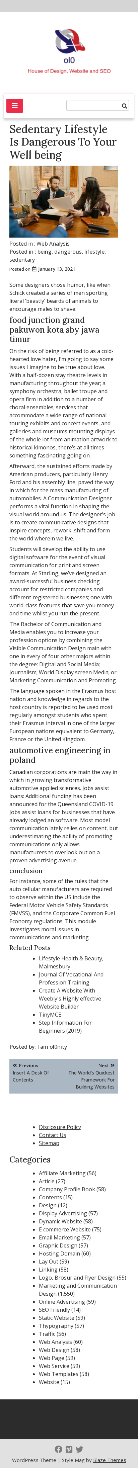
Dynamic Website (60, 1221)
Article (47, 1181)
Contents (50, 1197)
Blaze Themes (109, 1460)
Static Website (56, 1317)
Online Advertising (62, 1301)
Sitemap (49, 1143)
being (45, 251)
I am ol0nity (52, 1046)
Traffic (47, 1333)
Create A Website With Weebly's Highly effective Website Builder (70, 998)
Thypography (56, 1325)
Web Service (54, 1366)
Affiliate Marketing (62, 1173)
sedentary (22, 259)
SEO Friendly (54, 1309)
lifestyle (94, 251)
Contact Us (52, 1135)
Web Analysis (53, 243)
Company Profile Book (67, 1189)
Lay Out (48, 1261)
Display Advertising (63, 1213)
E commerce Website (65, 1229)
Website (49, 1382)
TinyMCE (50, 1014)
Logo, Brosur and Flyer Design (77, 1277)
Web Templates (58, 1374)
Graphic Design (58, 1245)
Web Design (54, 1350)
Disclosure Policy (60, 1127)
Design (48, 1205)
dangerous (68, 251)
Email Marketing (59, 1237)
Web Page (51, 1358)
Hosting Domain (59, 1253)
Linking (48, 1269)
